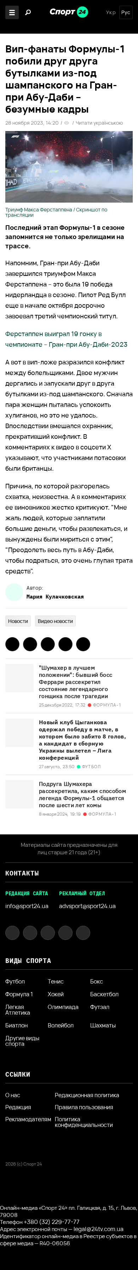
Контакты (22, 873)
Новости (18, 621)
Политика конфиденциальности (84, 1122)
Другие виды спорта (22, 1041)
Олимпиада (63, 1007)
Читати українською (99, 122)
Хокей (56, 994)
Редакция (18, 1107)
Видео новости (55, 621)
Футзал (99, 1007)
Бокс (96, 981)
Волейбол (61, 1025)
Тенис (56, 981)
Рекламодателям (28, 1119)
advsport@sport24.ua (87, 906)
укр (111, 12)
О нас (12, 1095)
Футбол (15, 981)
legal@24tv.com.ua (98, 1229)
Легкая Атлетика (17, 1009)
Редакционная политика (87, 1095)
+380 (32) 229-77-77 (52, 1222)
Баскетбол (104, 994)
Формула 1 (19, 994)
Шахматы (103, 1025)
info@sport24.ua (26, 906)
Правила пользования (84, 1107)
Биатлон (16, 1025)
